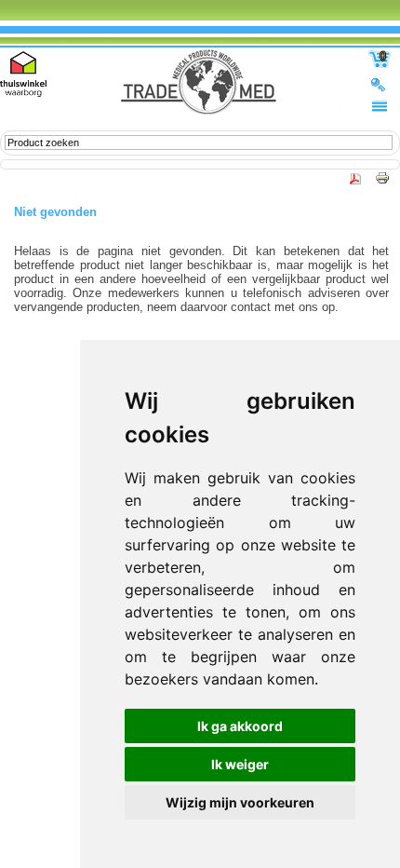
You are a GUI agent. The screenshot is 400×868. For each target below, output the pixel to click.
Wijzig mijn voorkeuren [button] (240, 802)
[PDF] (356, 182)
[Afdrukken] (378, 182)
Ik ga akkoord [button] (240, 726)
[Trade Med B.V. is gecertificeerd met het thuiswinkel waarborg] (23, 74)
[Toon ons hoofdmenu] (379, 105)
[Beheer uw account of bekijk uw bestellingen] (379, 84)
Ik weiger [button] (240, 764)
